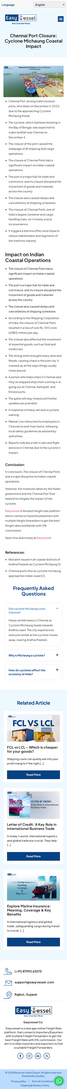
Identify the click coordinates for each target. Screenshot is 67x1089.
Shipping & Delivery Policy (34, 1085)
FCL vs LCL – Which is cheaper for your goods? (32, 749)
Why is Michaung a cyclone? (27, 655)
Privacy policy (18, 1081)
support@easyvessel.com (34, 982)
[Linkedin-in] (38, 1056)
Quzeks (40, 1075)
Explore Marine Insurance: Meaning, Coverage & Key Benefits (29, 910)
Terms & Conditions (42, 1081)
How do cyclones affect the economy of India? (27, 672)
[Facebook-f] (20, 1056)
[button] (61, 19)
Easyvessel (12, 511)
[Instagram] (29, 1056)
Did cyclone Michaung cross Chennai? (27, 610)
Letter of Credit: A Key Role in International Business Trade (32, 826)
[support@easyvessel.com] (7, 983)
